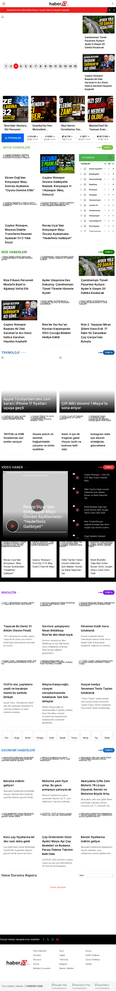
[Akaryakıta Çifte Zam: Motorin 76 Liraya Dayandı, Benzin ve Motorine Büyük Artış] (97, 767)
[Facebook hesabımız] (43, 939)
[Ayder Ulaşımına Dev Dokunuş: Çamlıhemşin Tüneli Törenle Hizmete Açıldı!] (58, 266)
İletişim (89, 964)
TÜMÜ (106, 147)
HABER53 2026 (34, 986)
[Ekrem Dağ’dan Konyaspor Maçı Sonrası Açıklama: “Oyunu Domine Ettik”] (20, 163)
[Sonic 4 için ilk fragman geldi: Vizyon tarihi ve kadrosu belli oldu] (72, 422)
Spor (61, 951)
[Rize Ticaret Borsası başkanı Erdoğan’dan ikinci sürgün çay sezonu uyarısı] (78, 524)
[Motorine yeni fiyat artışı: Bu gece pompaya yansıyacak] (58, 767)
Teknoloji (63, 959)
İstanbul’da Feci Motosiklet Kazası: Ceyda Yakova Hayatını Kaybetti (38, 10)
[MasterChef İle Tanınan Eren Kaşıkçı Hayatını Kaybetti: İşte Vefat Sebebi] (100, 109)
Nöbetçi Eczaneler (42, 968)
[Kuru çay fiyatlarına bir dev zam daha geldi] (19, 823)
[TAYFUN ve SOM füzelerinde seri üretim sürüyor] (14, 422)
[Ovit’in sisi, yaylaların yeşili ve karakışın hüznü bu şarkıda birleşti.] (19, 670)
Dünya (36, 964)
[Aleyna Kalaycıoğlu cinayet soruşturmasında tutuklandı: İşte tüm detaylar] (58, 670)
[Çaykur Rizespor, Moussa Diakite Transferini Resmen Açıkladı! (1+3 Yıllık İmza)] (20, 211)
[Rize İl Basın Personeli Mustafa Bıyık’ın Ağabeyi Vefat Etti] (19, 266)
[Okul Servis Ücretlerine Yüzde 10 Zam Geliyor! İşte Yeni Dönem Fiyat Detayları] (72, 109)
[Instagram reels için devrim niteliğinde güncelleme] (101, 422)
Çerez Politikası (93, 959)
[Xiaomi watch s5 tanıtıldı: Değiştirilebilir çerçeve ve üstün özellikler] (43, 422)
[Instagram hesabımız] (52, 939)
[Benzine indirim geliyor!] (19, 767)
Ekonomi (37, 959)
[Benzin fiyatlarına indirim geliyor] (97, 823)
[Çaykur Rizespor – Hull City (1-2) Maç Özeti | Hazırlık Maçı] (78, 477)
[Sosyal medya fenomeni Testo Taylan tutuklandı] (97, 670)
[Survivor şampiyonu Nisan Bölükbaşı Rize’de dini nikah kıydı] (58, 612)
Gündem (37, 955)
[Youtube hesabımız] (57, 939)
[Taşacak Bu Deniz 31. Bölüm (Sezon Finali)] (19, 612)
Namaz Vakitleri (66, 968)
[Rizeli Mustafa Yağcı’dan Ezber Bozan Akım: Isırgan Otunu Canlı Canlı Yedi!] (78, 509)
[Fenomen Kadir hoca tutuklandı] (97, 612)
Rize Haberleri (40, 951)
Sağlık (62, 955)
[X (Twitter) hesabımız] (48, 939)
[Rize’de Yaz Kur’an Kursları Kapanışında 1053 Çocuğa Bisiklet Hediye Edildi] (58, 310)
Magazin (63, 964)
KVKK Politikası (92, 955)
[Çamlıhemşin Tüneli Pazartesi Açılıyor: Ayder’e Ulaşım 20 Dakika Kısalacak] (97, 266)
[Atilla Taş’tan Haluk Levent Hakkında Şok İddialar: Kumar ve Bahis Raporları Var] (78, 492)
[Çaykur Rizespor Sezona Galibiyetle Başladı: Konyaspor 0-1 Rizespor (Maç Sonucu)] (57, 163)
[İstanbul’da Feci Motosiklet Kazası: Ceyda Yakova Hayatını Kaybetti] (44, 109)
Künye (89, 951)
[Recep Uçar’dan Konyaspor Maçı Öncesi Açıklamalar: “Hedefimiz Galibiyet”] (57, 211)
